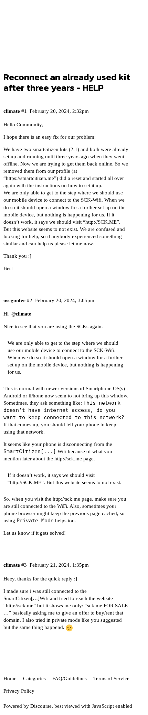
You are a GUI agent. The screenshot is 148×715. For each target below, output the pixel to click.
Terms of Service (111, 678)
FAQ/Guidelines (69, 678)
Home (10, 678)
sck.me (94, 605)
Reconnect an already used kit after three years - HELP (66, 82)
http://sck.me (68, 458)
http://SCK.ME (101, 222)
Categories (34, 678)
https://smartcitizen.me (30, 178)
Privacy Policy (18, 691)
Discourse (41, 706)
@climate (21, 314)
